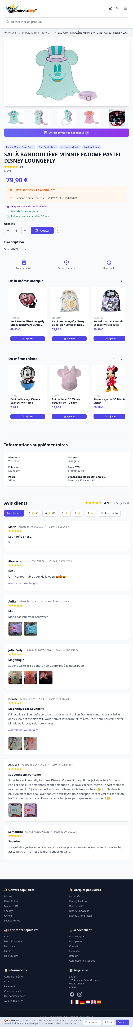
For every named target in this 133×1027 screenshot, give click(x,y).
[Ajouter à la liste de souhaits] (58, 230)
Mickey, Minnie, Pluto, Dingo (19, 147)
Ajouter (29, 338)
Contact (73, 946)
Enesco (8, 936)
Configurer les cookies (82, 960)
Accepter (122, 1022)
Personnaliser (92, 1022)
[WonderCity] (82, 1002)
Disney (8, 896)
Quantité (9, 223)
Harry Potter (11, 901)
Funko (7, 951)
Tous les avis (14, 513)
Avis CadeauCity (13, 1000)
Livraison (74, 951)
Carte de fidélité (13, 976)
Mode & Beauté (91, 147)
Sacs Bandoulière (47, 147)
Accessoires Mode (70, 147)
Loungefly (73, 461)
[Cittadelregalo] (77, 1002)
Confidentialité (12, 991)
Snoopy (8, 910)
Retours (73, 955)
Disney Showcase (79, 910)
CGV (6, 981)
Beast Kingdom (13, 941)
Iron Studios (11, 955)
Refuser (108, 1022)
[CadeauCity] (71, 1002)
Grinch (8, 915)
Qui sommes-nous (14, 996)
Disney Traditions (79, 901)
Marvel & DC (11, 906)
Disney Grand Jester (80, 915)
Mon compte (76, 936)
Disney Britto (76, 906)
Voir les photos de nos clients (68, 132)
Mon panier (76, 941)
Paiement (9, 986)
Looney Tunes (12, 920)
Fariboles (9, 946)
